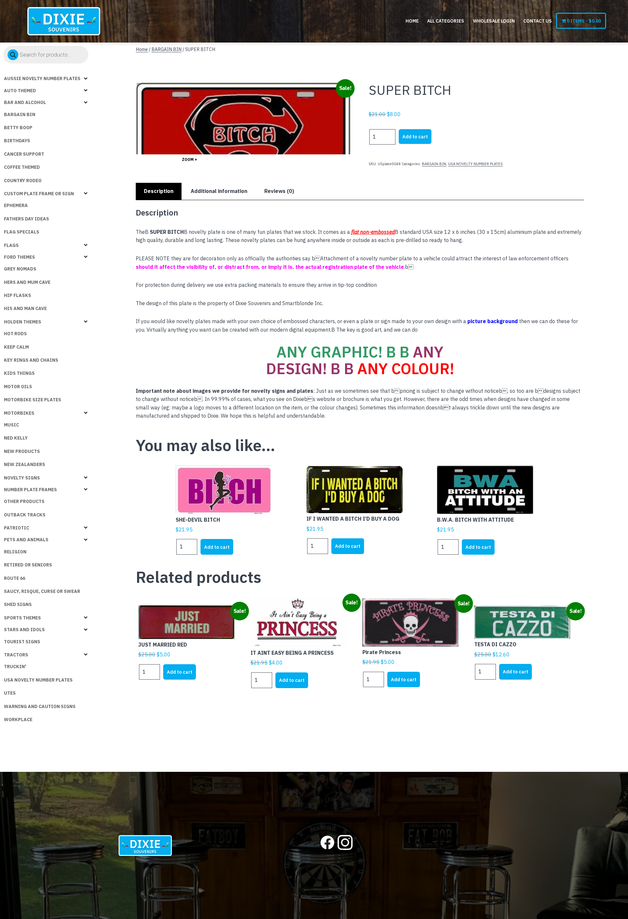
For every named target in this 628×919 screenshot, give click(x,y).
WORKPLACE (18, 719)
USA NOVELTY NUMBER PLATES (38, 680)
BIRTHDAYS (17, 141)
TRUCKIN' (15, 666)
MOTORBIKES (19, 413)
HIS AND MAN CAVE (25, 308)
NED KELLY (16, 438)
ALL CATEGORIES (445, 21)
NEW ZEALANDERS (24, 464)
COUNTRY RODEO (23, 180)
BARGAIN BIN (19, 114)
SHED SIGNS (18, 604)
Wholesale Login (494, 21)
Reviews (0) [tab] (279, 191)
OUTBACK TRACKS (24, 515)
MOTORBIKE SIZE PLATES (32, 400)
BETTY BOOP (18, 127)
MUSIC (11, 425)
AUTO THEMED (20, 91)
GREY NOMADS (20, 269)
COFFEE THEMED (22, 167)
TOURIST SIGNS (22, 642)
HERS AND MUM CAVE (27, 282)
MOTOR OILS (18, 387)
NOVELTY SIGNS (22, 478)
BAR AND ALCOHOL (25, 102)
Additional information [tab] (219, 191)
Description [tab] (158, 191)
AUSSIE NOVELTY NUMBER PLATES (42, 78)
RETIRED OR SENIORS (28, 565)
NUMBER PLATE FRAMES (30, 490)
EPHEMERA (16, 205)
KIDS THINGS (19, 373)
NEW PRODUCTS (22, 451)
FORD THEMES (19, 257)
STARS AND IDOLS (24, 630)
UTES (10, 693)
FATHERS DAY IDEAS (26, 219)
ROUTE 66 (14, 578)
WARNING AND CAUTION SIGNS (40, 706)
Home (412, 21)
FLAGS (11, 245)
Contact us (537, 21)
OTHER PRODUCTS (24, 501)
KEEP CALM (16, 347)
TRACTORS (16, 655)
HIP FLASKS (17, 295)
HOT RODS (15, 334)
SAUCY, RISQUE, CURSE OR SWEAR (42, 591)
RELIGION (15, 552)
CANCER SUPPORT (24, 154)
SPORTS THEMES (22, 618)
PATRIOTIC (16, 528)
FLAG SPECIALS (21, 232)
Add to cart (415, 136)
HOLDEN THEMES (22, 322)
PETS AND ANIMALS (26, 540)
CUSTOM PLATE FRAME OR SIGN (39, 194)
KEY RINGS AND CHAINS (31, 360)
